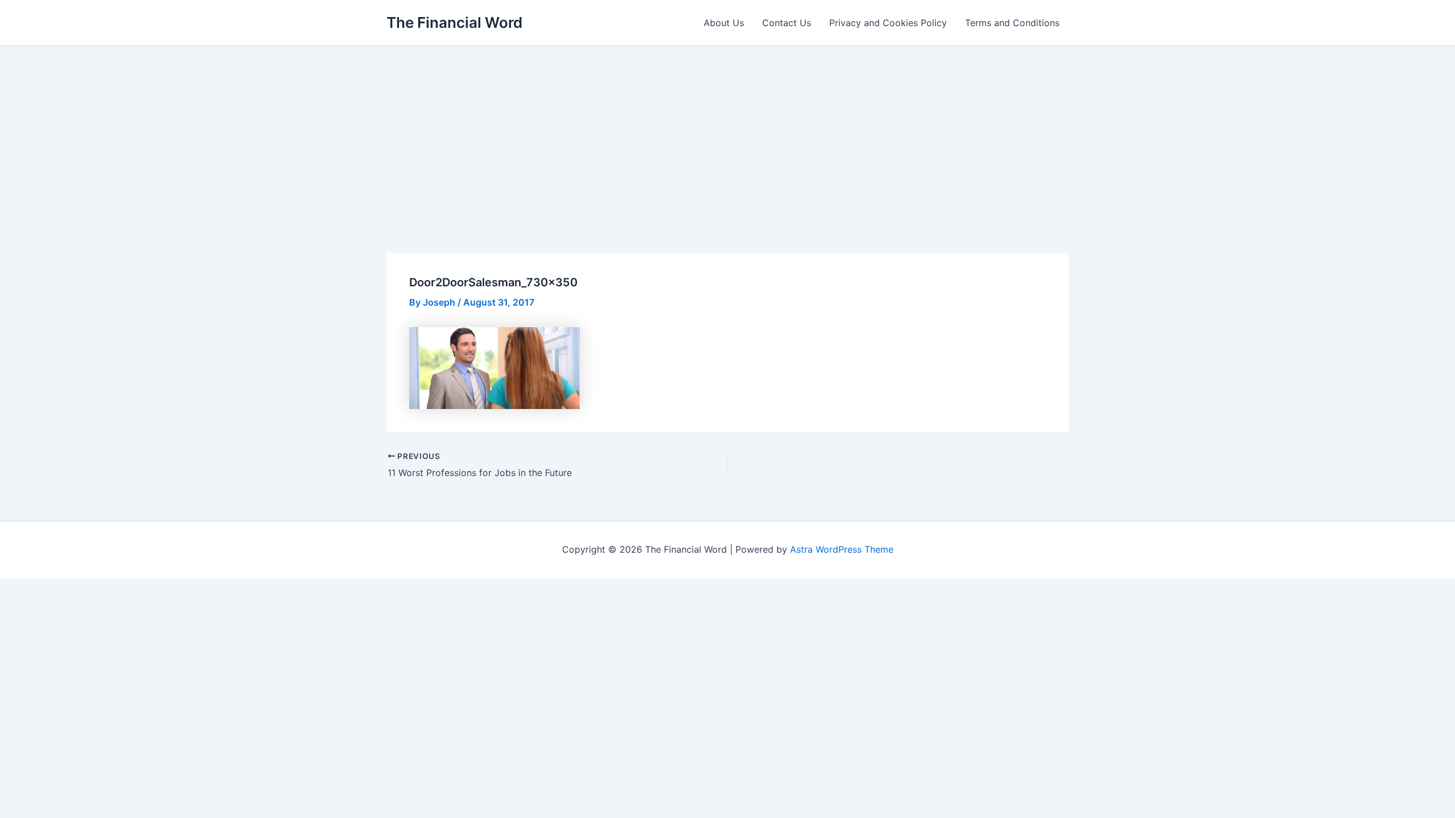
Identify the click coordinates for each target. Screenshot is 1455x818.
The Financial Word (454, 22)
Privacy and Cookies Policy (888, 22)
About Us (724, 22)
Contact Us (786, 22)
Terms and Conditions (1012, 22)
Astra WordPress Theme (841, 549)
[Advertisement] (727, 131)
